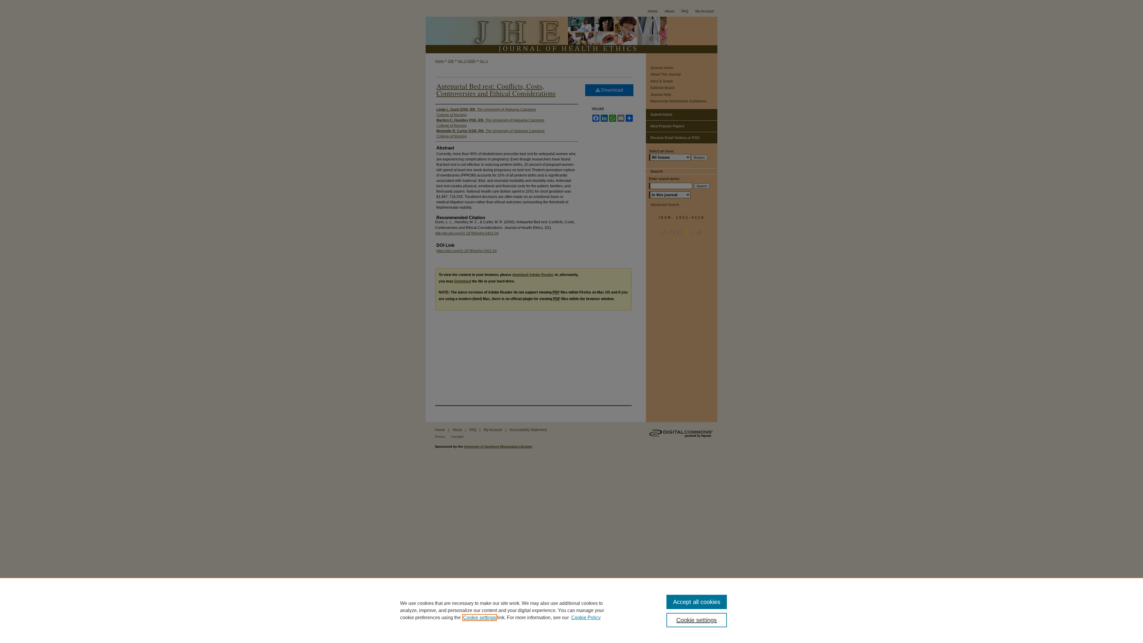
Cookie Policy (586, 617)
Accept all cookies (696, 602)
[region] (571, 610)
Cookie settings (479, 617)
